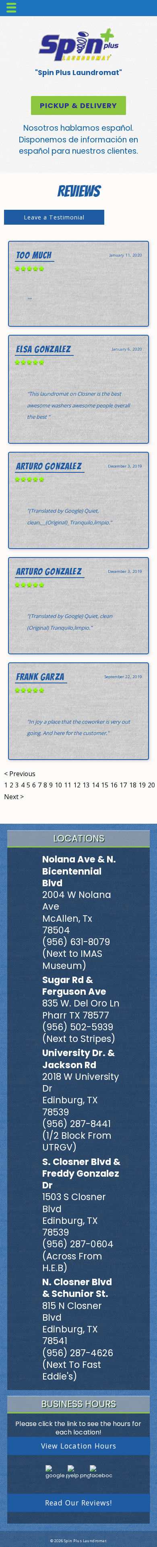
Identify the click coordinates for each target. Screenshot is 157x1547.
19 (142, 785)
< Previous (19, 773)
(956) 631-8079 (76, 941)
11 (67, 785)
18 (132, 785)
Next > (14, 796)
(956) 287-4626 (77, 1353)
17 (123, 785)
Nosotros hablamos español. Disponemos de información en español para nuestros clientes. (78, 140)
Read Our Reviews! (78, 1502)
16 (114, 785)
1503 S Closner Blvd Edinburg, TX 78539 (74, 1214)
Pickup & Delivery (78, 105)
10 (58, 785)
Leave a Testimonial (54, 217)
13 (86, 785)
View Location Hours (78, 1446)
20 (151, 785)
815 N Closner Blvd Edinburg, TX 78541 (72, 1323)
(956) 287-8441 (76, 1123)
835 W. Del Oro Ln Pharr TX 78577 (81, 1009)
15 (104, 785)
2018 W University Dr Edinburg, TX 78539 (80, 1094)
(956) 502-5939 (77, 1027)
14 (95, 785)
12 (77, 785)
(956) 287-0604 (78, 1244)
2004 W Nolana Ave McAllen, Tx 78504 (76, 912)
